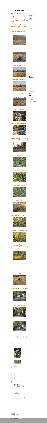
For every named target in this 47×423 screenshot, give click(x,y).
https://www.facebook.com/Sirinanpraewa (20, 386)
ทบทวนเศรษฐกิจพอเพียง (31, 96)
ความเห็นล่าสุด (30, 30)
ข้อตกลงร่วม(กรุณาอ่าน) (31, 28)
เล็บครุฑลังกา (30, 93)
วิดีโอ (19, 13)
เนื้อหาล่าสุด (30, 31)
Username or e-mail (30, 18)
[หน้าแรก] (12, 11)
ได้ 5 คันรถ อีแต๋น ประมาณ (17, 373)
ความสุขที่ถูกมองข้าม (31, 99)
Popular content (30, 33)
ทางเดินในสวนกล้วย (30, 88)
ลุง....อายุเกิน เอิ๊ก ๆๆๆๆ (17, 366)
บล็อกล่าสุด (30, 32)
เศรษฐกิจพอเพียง (16, 13)
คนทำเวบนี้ (30, 34)
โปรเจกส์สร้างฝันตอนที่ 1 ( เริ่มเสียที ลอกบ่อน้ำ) (14, 414)
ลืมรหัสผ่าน (30, 23)
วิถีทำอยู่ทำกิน (15, 392)
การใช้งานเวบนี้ (30, 29)
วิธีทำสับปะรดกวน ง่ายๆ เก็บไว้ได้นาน (32, 87)
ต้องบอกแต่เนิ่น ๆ (16, 380)
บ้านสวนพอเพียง (19, 11)
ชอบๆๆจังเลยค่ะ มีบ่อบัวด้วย (17, 384)
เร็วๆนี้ (29, 89)
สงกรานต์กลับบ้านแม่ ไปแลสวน (13, 415)
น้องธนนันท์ (15, 377)
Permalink (11, 371)
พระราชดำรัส (12, 13)
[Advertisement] (23, 5)
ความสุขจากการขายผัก (31, 102)
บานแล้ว (29, 90)
